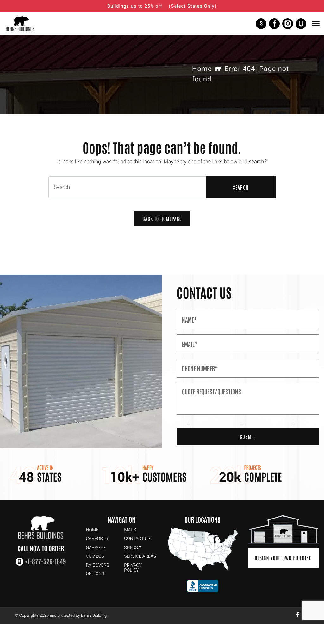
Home (202, 69)
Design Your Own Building (283, 558)
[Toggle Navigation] (315, 23)
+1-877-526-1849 (301, 23)
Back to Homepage (161, 219)
